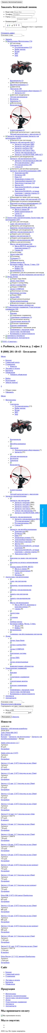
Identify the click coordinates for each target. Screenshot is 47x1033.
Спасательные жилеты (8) (20, 321)
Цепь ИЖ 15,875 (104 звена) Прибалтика (17, 895)
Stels (16, 55)
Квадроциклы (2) (16, 81)
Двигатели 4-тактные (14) (25, 183)
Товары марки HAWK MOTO (21, 567)
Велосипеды (15, 465)
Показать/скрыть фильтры (11, 704)
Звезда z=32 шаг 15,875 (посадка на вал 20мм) (19, 905)
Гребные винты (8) (17, 262)
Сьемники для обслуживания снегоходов (26, 634)
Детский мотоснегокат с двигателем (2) (25, 134)
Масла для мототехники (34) (21, 244)
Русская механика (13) (23, 47)
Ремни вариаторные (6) (24, 211)
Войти (7, 378)
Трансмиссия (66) (21, 173)
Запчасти (18, 452)
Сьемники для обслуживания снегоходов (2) (27, 275)
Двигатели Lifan (21, 554)
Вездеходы (14, 99)
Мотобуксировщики (18, 444)
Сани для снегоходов (18, 581)
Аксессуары (14, 613)
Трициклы (14, 460)
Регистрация (10, 380)
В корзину (5, 820)
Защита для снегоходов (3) (20, 236)
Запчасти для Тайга (22, 504)
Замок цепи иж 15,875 (9, 753)
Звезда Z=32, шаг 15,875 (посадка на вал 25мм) (19, 946)
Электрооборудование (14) (25, 181)
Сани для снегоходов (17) (20, 224)
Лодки (15, 277)
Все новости (6, 735)
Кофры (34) (19, 268)
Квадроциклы (15, 439)
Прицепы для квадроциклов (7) (22, 228)
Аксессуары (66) (16, 254)
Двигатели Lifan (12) (23, 195)
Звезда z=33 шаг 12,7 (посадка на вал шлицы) (18, 885)
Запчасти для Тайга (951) (24, 146)
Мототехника (10, 400)
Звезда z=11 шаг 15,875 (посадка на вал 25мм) (19, 773)
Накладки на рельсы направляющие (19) (26, 203)
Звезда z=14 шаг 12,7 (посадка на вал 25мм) (18, 834)
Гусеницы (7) (15, 258)
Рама (17, 535)
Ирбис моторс (20, 49)
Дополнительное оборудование (27, 450)
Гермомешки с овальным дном (22, 329)
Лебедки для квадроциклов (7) (22, 232)
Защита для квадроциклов (20, 598)
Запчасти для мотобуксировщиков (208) (25, 171)
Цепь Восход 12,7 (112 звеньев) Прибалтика (18, 956)
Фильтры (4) (19, 216)
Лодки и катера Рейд (18, 285)
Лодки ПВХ (15, 297)
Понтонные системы (18, 293)
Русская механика (22, 406)
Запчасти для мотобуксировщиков (23, 529)
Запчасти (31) (20, 93)
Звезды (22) (19, 185)
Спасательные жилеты (19, 681)
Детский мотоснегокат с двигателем (24, 494)
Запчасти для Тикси (23, 509)
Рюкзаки (13, 313)
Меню (3, 356)
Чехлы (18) (19, 266)
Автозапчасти (24, 338)
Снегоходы (14, 404)
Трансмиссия (20, 531)
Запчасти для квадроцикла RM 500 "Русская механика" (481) (28, 162)
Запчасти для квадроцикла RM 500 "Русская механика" (28, 520)
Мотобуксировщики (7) (19, 85)
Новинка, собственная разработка (14, 728)
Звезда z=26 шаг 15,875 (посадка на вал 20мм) (19, 844)
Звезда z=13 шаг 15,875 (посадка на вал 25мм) (19, 804)
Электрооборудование (23, 540)
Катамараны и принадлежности (22, 334)
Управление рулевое (23, 537)
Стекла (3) (19, 167)
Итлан (17, 51)
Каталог (4, 737)
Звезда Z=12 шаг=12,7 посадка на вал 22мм (18, 814)
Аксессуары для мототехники (17, 577)
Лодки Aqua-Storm (17, 281)
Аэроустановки (16, 490)
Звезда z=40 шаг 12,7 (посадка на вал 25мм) (18, 936)
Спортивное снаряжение (19, 677)
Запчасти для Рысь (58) (24, 148)
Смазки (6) (19, 250)
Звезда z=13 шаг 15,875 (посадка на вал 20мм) (19, 794)
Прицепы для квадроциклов (21, 585)
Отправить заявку (8, 33)
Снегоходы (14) (16, 45)
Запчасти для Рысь (22, 507)
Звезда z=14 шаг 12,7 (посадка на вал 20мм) (18, 824)
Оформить (9, 392)
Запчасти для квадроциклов (21, 517)
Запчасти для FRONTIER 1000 (27, 513)
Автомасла (20, 336)
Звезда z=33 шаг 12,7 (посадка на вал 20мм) (18, 875)
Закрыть (8, 39)
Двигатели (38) (16, 89)
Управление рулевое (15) (24, 179)
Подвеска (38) (20, 175)
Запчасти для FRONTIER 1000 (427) (29, 154)
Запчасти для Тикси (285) (24, 150)
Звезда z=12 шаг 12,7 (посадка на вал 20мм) (18, 783)
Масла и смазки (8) (22, 209)
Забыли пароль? (11, 382)
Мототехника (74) (25, 41)
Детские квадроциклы (18, 97)
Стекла (18, 525)
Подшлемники (15, 630)
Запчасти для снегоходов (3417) (22, 142)
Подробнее (5, 749)
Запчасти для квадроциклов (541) (23, 159)
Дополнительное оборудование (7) (28, 91)
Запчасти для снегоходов (19, 500)
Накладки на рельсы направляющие (24, 562)
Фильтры (18, 575)
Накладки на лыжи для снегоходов (23, 558)
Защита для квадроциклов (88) (22, 240)
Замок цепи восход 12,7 (10, 743)
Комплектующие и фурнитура (22, 305)
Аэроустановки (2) (17, 130)
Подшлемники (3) (17, 270)
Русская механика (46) (23, 165)
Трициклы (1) (15, 101)
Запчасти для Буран (22, 502)
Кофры (17, 628)
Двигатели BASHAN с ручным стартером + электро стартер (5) (27, 192)
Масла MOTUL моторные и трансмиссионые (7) (25, 247)
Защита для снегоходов (19, 594)
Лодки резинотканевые (19, 301)
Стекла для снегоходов (24, 511)
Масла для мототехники (19, 603)
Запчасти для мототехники (15, 496)
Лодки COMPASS (17, 289)
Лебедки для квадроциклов (20, 590)
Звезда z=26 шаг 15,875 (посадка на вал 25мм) (19, 855)
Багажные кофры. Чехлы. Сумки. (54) (24, 264)
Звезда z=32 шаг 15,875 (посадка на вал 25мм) (19, 916)
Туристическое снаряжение (16, 668)
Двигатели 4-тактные (23, 542)
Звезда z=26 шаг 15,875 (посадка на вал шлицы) (19, 865)
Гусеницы (14, 617)
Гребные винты (16, 622)
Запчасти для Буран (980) (24, 144)
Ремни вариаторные (23, 571)
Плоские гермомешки (18, 325)
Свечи (17, 573)
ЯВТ (16, 53)
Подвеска (18, 533)
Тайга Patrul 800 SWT (9, 733)
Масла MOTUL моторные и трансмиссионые (25, 606)
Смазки (18, 609)
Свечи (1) (18, 213)
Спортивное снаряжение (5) (21, 317)
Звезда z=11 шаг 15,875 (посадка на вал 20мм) (19, 763)
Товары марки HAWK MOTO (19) (23, 207)
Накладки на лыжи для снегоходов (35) (25, 199)
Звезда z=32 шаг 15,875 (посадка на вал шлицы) (19, 926)
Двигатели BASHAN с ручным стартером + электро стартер (27, 551)
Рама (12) (18, 177)
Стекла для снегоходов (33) (25, 152)
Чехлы (17, 626)
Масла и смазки (21, 569)
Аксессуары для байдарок (20, 332)
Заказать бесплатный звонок (12, 2)
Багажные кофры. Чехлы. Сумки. (23, 624)
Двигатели (14, 448)
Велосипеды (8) (16, 105)
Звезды (18, 544)
